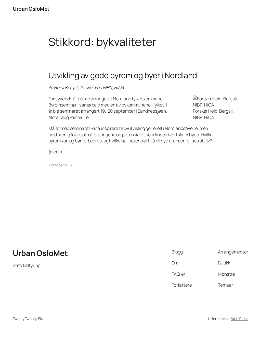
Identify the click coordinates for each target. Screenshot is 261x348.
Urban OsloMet (31, 8)
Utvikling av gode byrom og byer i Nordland (122, 75)
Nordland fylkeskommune (138, 99)
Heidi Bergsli (66, 87)
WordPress (239, 318)
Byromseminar (62, 105)
